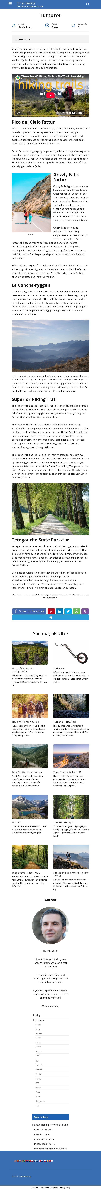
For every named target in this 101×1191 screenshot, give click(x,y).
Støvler (39, 1074)
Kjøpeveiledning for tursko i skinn (50, 1124)
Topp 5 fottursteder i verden (27, 772)
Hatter (38, 1042)
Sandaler (39, 1069)
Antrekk (39, 1033)
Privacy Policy (65, 1188)
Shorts (38, 1046)
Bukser (38, 1037)
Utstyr (39, 1079)
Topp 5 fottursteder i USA (67, 772)
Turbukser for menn (43, 1139)
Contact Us (35, 1188)
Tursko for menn (41, 1134)
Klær (38, 1029)
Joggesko (39, 1065)
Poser (38, 1096)
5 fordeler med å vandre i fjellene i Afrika (70, 874)
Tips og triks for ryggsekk (25, 721)
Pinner (38, 1087)
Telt (37, 1105)
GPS (37, 1083)
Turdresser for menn (43, 1129)
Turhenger (59, 668)
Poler (38, 1092)
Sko (37, 1061)
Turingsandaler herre (43, 1143)
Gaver (38, 1024)
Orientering (26, 3)
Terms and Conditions (49, 1188)
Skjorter (39, 1051)
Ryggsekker (40, 1101)
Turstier (16, 822)
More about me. (50, 1006)
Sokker (38, 1055)
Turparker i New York (64, 721)
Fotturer (40, 1020)
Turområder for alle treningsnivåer (22, 670)
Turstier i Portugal (63, 822)
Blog (38, 1015)
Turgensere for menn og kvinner (49, 1148)
